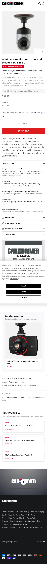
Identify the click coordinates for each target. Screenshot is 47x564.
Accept (23, 286)
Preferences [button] (14, 279)
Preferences (23, 297)
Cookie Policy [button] (6, 276)
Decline (23, 292)
